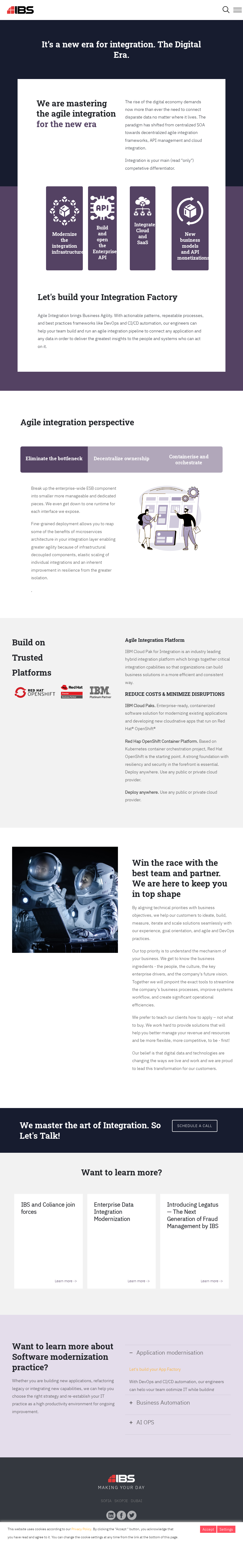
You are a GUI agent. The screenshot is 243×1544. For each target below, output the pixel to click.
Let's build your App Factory (155, 1369)
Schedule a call (194, 1125)
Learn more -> (66, 1281)
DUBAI (136, 1500)
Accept (208, 1529)
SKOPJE (121, 1500)
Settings (226, 1529)
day (140, 1487)
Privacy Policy (81, 1529)
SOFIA (106, 1500)
